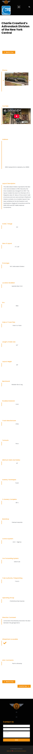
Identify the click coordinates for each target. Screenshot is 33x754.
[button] (18, 6)
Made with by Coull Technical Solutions (16, 751)
